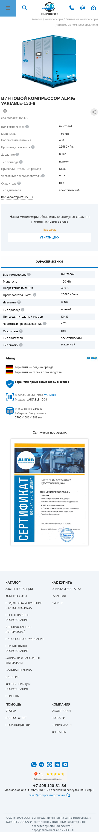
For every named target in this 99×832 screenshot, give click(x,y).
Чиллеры (12, 677)
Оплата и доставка (66, 589)
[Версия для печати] (5, 111)
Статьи (11, 711)
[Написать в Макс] (49, 764)
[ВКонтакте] (57, 764)
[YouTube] (65, 764)
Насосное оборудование (25, 639)
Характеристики (49, 262)
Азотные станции (19, 589)
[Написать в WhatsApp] (34, 764)
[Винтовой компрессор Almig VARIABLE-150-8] (49, 60)
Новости (58, 718)
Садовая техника (19, 670)
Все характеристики (15, 197)
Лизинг (57, 603)
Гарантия (59, 596)
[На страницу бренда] (92, 358)
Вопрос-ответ (16, 718)
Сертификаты (62, 725)
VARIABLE (50, 395)
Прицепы (12, 696)
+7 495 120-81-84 (49, 785)
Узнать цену (49, 237)
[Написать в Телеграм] (41, 764)
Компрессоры (16, 596)
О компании (61, 711)
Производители (18, 725)
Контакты (59, 732)
